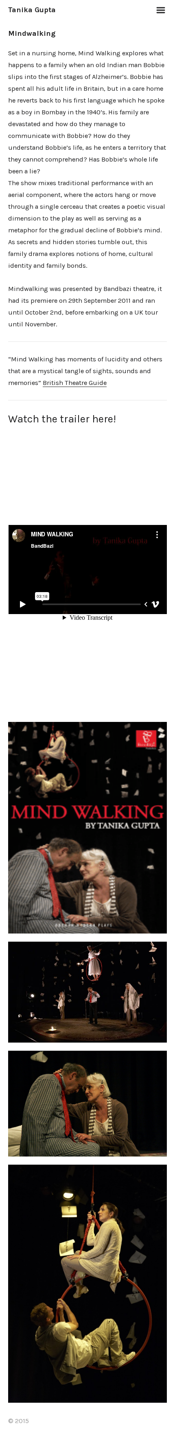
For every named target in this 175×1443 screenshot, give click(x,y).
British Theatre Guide (75, 383)
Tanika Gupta (32, 9)
